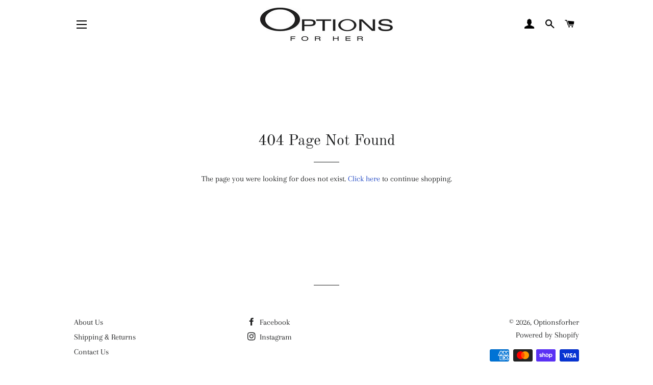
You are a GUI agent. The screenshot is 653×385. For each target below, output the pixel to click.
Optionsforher (556, 322)
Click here (364, 178)
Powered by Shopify (547, 335)
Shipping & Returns (105, 337)
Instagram (275, 337)
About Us (88, 322)
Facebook (274, 322)
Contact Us (91, 351)
